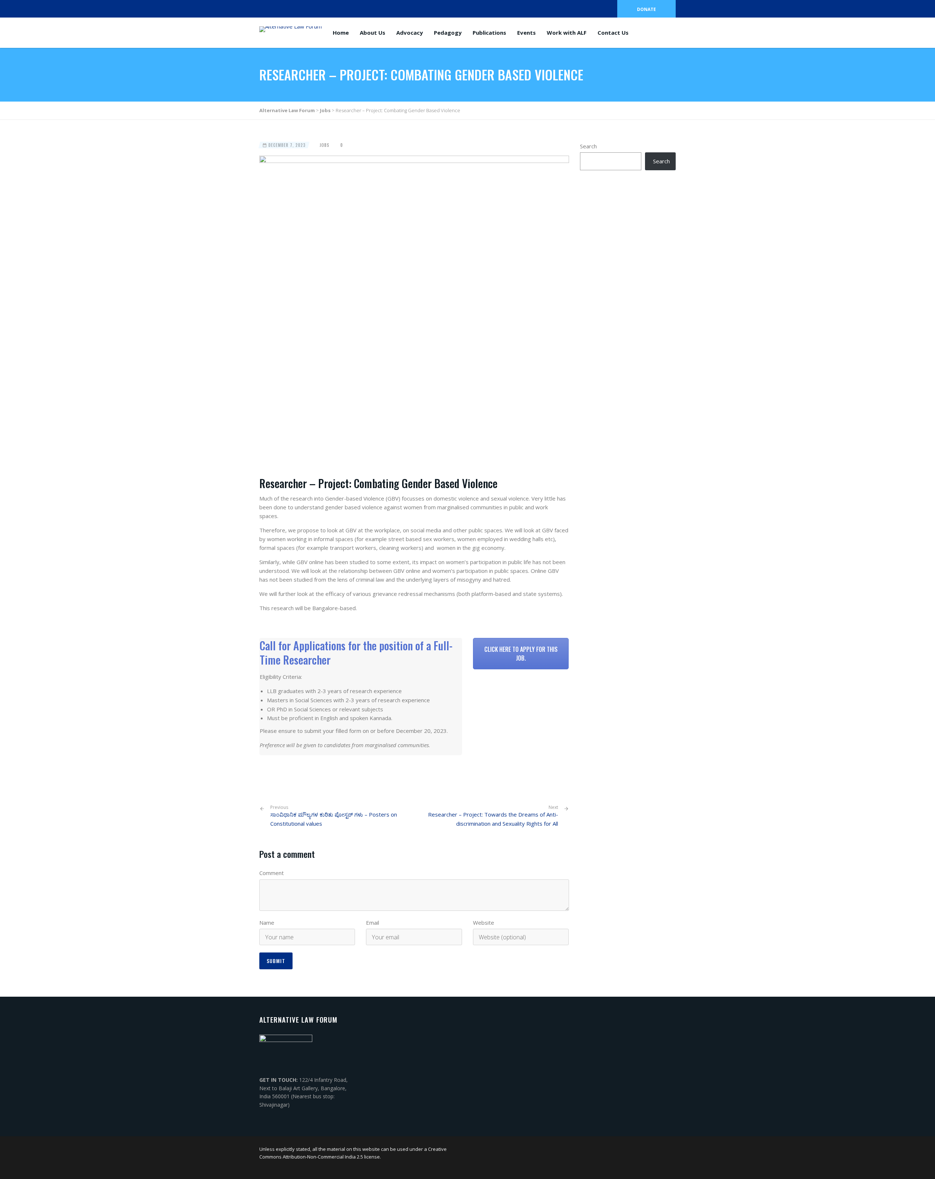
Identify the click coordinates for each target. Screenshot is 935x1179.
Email (372, 922)
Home (341, 32)
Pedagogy (448, 32)
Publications (489, 32)
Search (588, 146)
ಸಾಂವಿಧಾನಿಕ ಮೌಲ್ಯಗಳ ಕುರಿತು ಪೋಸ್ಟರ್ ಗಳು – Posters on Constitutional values (333, 816)
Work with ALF (567, 32)
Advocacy (409, 32)
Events (526, 32)
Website (483, 922)
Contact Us (613, 32)
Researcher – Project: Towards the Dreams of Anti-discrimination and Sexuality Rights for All (493, 819)
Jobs (324, 145)
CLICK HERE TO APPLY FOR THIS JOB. (521, 653)
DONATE (646, 9)
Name (266, 922)
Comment (271, 872)
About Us (372, 32)
